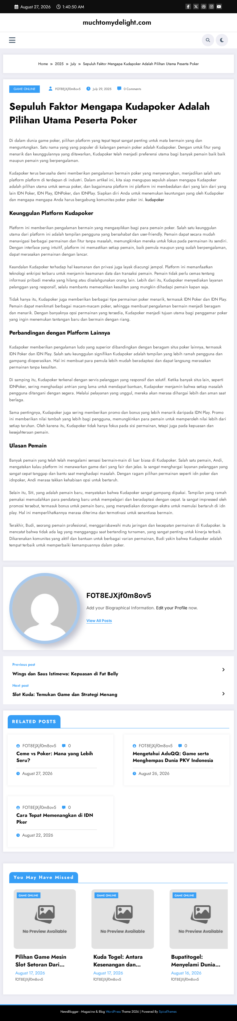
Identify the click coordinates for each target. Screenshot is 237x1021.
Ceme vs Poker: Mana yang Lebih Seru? (54, 757)
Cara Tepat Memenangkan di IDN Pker (54, 818)
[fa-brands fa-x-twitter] (196, 6)
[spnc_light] (222, 40)
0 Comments (132, 89)
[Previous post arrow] (223, 669)
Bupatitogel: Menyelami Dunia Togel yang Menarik (192, 961)
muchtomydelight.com (117, 22)
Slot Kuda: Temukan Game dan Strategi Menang (64, 694)
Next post (20, 685)
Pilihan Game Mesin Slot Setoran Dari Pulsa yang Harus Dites (40, 961)
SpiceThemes (168, 1011)
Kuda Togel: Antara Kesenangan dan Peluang (114, 961)
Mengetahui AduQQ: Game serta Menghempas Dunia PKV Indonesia (173, 757)
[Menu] (12, 40)
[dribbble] (203, 6)
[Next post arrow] (223, 694)
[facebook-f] (188, 6)
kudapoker (154, 200)
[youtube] (219, 6)
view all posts (99, 621)
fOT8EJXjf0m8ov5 (68, 89)
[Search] (208, 40)
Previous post (23, 664)
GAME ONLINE (24, 89)
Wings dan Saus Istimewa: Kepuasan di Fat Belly (65, 674)
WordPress (113, 1011)
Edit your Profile (171, 607)
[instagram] (211, 6)
